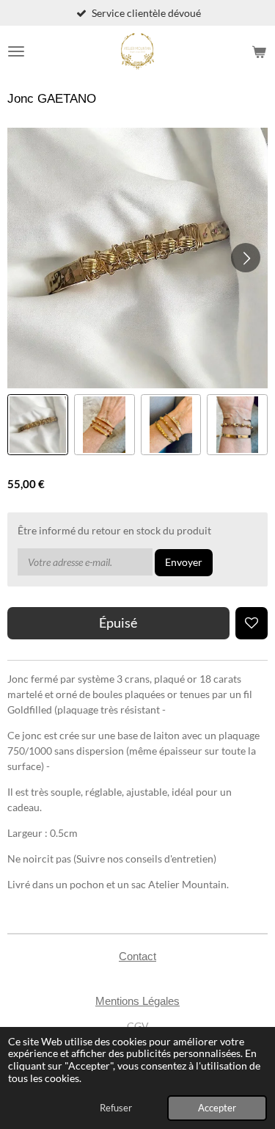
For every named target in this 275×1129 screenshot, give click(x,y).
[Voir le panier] (259, 51)
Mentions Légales (137, 1001)
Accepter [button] (217, 1108)
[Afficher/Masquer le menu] (16, 51)
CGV (138, 1026)
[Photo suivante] (245, 257)
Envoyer (183, 562)
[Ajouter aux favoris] (251, 623)
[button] (37, 424)
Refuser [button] (116, 1108)
